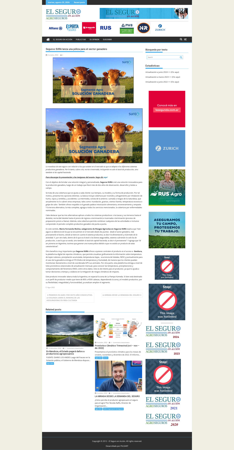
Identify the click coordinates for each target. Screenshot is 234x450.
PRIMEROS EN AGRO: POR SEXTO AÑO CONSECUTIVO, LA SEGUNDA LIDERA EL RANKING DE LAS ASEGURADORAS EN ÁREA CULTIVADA (69, 298)
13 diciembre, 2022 (54, 348)
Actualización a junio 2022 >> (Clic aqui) (162, 82)
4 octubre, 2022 (101, 342)
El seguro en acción (62, 39)
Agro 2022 (51, 287)
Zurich (106, 358)
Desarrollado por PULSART (117, 446)
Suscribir (107, 39)
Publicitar (81, 39)
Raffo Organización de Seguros (113, 409)
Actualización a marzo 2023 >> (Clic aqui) (163, 77)
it (62, 55)
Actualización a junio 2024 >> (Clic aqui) (162, 72)
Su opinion (94, 39)
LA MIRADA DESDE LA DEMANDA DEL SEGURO (121, 295)
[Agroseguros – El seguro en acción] (48, 39)
